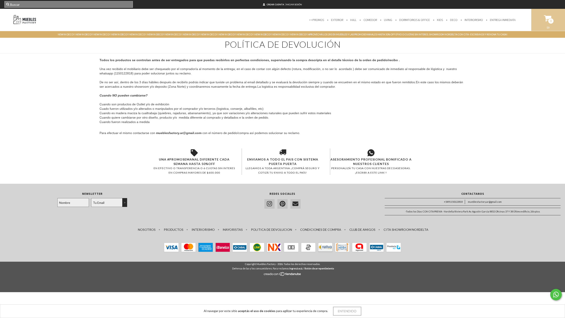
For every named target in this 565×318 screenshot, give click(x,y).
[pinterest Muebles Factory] (282, 204)
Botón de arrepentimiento (319, 268)
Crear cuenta (275, 4)
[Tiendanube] (282, 275)
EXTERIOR (336, 20)
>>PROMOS (316, 20)
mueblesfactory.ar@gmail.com (485, 201)
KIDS (439, 20)
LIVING (387, 20)
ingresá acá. (296, 268)
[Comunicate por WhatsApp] (556, 294)
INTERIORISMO (473, 20)
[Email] (295, 204)
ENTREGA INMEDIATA (502, 20)
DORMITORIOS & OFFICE (414, 20)
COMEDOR (370, 20)
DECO (453, 20)
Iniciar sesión (294, 4)
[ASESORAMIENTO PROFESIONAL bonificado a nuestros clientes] (371, 152)
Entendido (347, 311)
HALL (353, 20)
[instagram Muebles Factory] (269, 204)
